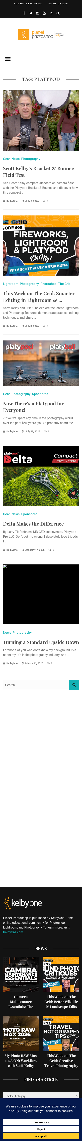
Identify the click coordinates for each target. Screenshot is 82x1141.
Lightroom (10, 284)
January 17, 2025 (35, 549)
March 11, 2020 (34, 663)
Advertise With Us (28, 3)
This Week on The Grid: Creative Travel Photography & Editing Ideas (61, 1063)
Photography (30, 159)
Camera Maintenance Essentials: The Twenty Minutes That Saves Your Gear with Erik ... (21, 1009)
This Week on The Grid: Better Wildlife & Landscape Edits (61, 1001)
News (16, 159)
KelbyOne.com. (13, 932)
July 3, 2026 (32, 326)
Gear (6, 159)
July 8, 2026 (32, 201)
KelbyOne (12, 201)
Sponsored (40, 394)
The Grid (64, 284)
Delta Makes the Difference (33, 523)
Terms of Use (58, 3)
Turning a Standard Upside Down (41, 642)
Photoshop (48, 284)
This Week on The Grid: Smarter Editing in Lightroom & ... (39, 296)
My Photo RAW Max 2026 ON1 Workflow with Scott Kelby (21, 1060)
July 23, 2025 (33, 431)
